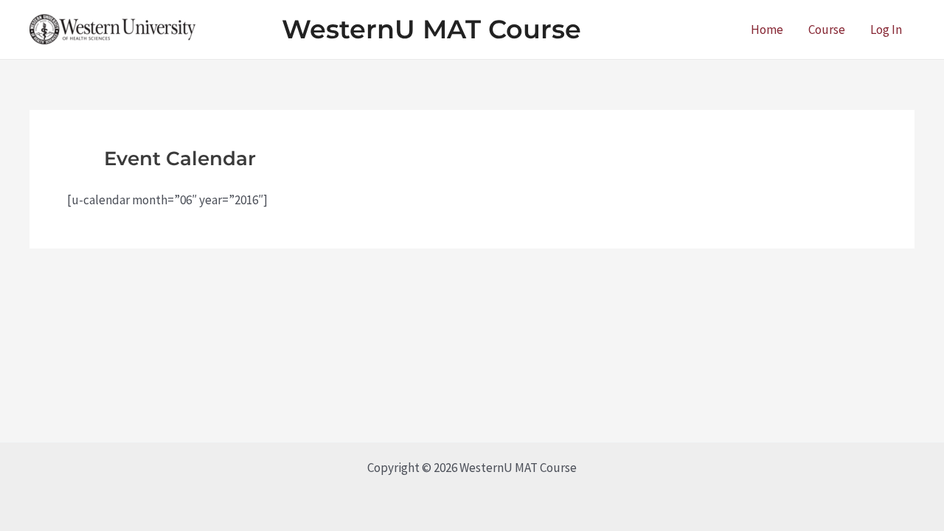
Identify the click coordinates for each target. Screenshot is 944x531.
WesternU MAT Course (431, 29)
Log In (886, 29)
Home (767, 29)
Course (826, 29)
